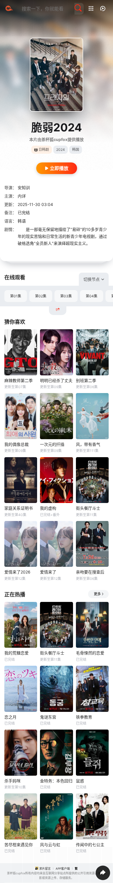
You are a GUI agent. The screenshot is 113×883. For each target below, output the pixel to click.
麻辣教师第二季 (18, 380)
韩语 (22, 220)
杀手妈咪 (12, 780)
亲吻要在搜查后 (90, 571)
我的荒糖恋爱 (16, 652)
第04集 (91, 296)
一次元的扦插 (52, 444)
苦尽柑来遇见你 (18, 844)
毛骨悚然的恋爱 (90, 652)
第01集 (15, 296)
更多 (97, 594)
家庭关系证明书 (18, 508)
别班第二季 (86, 380)
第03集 (66, 296)
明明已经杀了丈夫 (56, 380)
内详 (22, 195)
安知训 (24, 187)
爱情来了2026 (17, 571)
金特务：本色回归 (56, 780)
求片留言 (45, 868)
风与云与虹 (50, 844)
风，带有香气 (88, 444)
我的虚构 (48, 508)
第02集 (40, 296)
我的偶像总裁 (16, 444)
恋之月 (10, 716)
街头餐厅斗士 (88, 508)
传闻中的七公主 (90, 844)
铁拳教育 (84, 716)
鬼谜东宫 (48, 716)
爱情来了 (48, 571)
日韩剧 (44, 149)
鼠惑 (80, 780)
